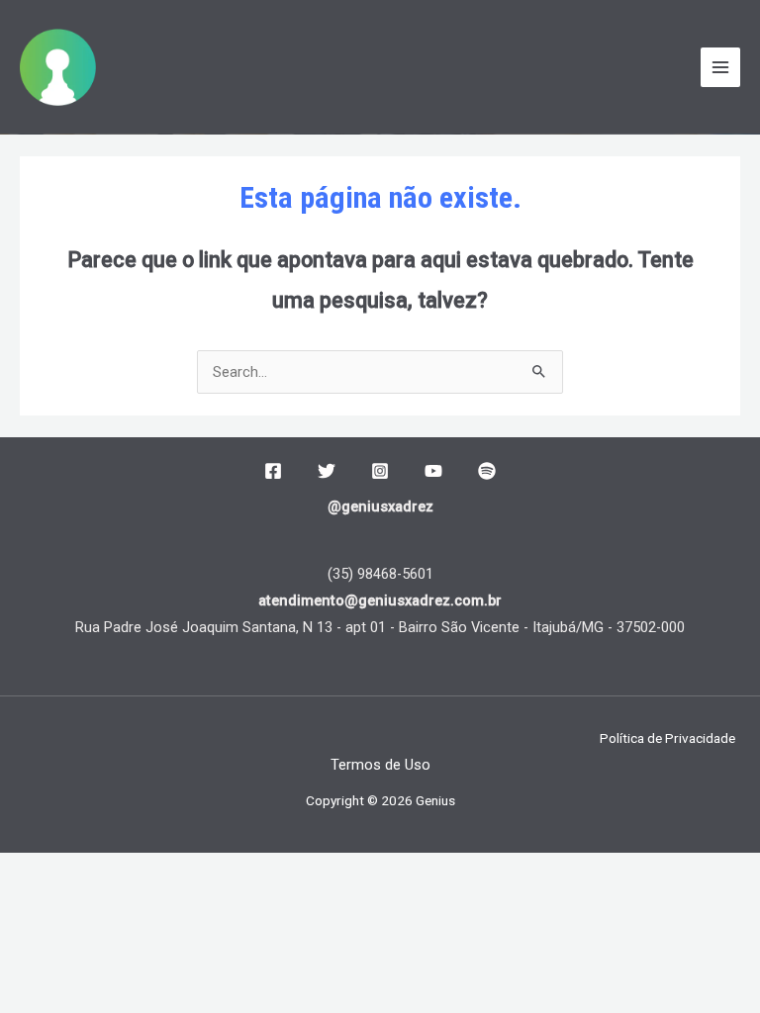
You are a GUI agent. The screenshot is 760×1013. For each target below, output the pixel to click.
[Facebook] (273, 471)
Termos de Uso (380, 765)
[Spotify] (487, 471)
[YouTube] (433, 471)
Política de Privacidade (667, 738)
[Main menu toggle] (720, 67)
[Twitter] (326, 471)
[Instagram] (380, 471)
